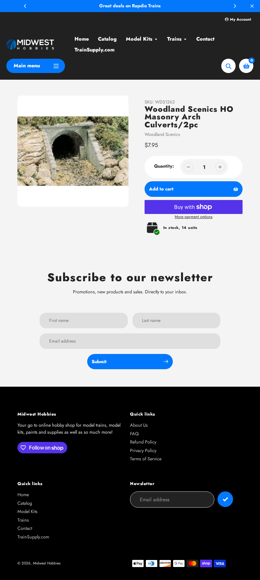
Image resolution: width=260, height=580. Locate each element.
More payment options (193, 217)
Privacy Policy (143, 450)
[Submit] (225, 499)
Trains (23, 520)
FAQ (134, 433)
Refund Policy (143, 442)
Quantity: (164, 166)
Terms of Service (145, 459)
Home (23, 494)
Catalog (24, 503)
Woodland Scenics (162, 134)
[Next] (234, 6)
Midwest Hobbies (47, 563)
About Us (139, 425)
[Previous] (25, 6)
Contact (24, 528)
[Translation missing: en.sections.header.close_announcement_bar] (252, 6)
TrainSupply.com (33, 537)
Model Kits (27, 511)
